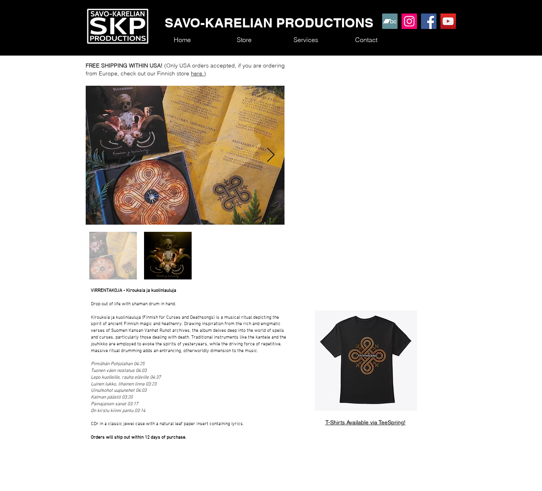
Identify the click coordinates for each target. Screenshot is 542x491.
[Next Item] (270, 155)
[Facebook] (428, 21)
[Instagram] (409, 21)
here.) (198, 73)
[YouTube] (448, 21)
